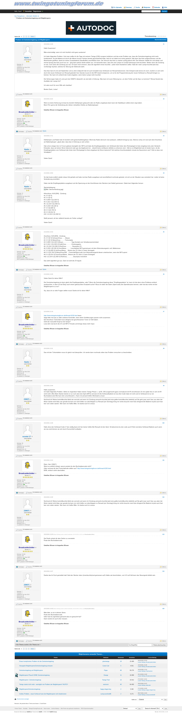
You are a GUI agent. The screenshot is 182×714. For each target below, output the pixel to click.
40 (121, 684)
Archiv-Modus (55, 708)
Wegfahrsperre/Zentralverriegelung (29, 689)
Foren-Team (18, 708)
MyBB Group (53, 711)
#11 (163, 460)
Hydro (26, 58)
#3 (163, 135)
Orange (106, 675)
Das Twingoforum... (20, 16)
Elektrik (35, 16)
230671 (26, 399)
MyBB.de (29, 711)
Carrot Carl (106, 666)
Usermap (129, 7)
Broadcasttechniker (89, 534)
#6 (163, 274)
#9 (163, 385)
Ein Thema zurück (22, 644)
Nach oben (47, 708)
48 (121, 670)
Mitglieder (147, 7)
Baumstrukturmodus (160, 39)
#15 (163, 608)
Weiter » (33, 36)
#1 (163, 44)
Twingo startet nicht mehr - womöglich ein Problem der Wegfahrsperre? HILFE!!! (43, 684)
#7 (163, 311)
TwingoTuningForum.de (35, 708)
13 (121, 680)
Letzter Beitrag (141, 662)
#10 (163, 423)
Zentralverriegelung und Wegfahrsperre (31, 670)
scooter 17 (26, 436)
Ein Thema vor (34, 644)
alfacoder (148, 685)
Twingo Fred (106, 680)
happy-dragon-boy (105, 689)
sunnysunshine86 (105, 694)
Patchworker (149, 671)
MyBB (40, 711)
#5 (163, 231)
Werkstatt (29, 16)
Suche (138, 7)
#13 (163, 534)
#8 (163, 348)
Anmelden (28, 11)
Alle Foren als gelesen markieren (70, 708)
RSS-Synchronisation (87, 708)
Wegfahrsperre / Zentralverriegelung (30, 680)
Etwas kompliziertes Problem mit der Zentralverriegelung (36, 661)
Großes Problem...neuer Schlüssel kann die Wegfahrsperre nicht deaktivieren (42, 694)
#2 (163, 98)
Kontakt (25, 708)
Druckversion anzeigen (23, 699)
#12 (163, 497)
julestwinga (105, 661)
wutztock (106, 684)
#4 (163, 173)
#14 (163, 571)
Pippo (106, 670)
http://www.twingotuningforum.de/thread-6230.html (60, 315)
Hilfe (165, 7)
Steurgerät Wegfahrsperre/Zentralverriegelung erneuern (36, 666)
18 (121, 661)
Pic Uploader (117, 7)
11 (121, 675)
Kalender (157, 7)
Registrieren (37, 11)
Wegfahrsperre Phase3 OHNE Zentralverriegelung (34, 675)
